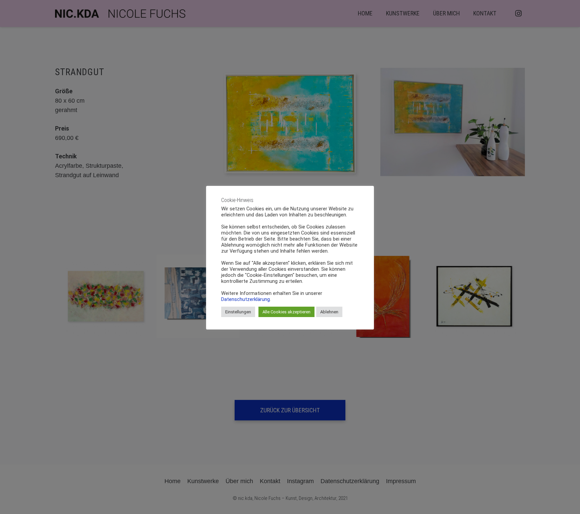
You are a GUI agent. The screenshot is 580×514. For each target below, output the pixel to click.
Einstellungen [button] (238, 311)
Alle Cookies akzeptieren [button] (286, 311)
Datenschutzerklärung (245, 299)
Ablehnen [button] (329, 311)
